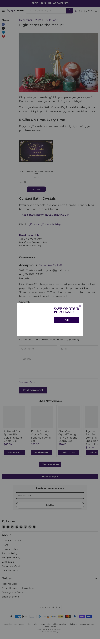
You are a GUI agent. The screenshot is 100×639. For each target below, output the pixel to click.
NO (66, 329)
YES (66, 320)
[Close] (80, 306)
